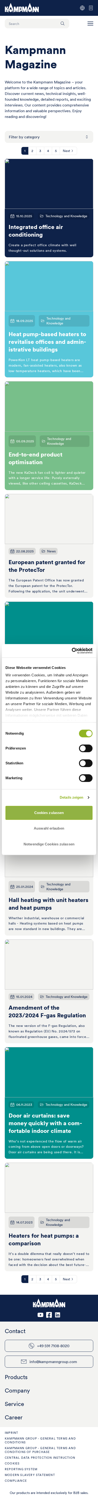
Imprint (11, 1433)
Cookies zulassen (49, 813)
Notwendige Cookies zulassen (49, 844)
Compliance (16, 1480)
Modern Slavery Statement (30, 1475)
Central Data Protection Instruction (40, 1457)
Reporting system (21, 1469)
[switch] (86, 748)
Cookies (12, 1463)
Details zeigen (71, 797)
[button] (90, 23)
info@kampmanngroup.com (53, 1361)
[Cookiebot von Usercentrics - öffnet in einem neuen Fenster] (72, 651)
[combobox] (49, 137)
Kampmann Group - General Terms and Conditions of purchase (40, 1450)
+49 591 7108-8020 (53, 1345)
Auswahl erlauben (49, 828)
